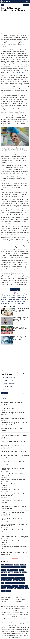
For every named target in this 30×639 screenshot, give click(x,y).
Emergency (8, 583)
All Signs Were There (7, 408)
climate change (11, 588)
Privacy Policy (4, 599)
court (27, 588)
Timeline (3, 398)
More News (15, 558)
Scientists (16, 585)
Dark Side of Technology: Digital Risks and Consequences (21, 310)
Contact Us (18, 599)
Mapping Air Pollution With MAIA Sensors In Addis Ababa (15, 474)
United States (5, 296)
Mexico (18, 294)
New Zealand (22, 583)
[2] (6, 626)
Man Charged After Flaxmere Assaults (13, 418)
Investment (4, 577)
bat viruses (24, 303)
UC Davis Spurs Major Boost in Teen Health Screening (15, 456)
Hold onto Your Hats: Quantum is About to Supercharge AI (20, 337)
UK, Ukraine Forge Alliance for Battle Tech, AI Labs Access (14, 553)
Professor (4, 569)
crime (3, 583)
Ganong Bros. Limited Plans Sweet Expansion (12, 429)
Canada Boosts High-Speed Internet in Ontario (13, 413)
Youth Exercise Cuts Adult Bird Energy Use (14, 537)
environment (15, 569)
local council (4, 575)
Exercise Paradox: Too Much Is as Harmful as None (20, 328)
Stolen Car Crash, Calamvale (10, 490)
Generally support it (9, 380)
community (23, 564)
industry (22, 577)
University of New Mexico (15, 299)
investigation (4, 580)
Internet (3, 591)
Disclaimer (3, 601)
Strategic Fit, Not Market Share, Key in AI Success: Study (14, 513)
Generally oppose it (9, 383)
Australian (8, 567)
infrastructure (21, 575)
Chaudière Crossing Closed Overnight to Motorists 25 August (13, 494)
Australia (3, 564)
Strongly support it (9, 377)
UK (20, 572)
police (3, 567)
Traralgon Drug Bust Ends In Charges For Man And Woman (14, 525)
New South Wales (12, 575)
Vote (4, 393)
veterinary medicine (7, 303)
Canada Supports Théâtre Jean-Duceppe (13, 451)
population (20, 296)
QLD (11, 585)
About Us (24, 599)
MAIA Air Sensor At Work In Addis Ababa (13, 480)
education (10, 577)
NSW (19, 567)
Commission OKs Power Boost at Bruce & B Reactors (14, 547)
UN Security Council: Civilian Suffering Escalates (13, 403)
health (6, 294)
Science (2, 5)
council (16, 572)
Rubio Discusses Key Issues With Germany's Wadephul (14, 436)
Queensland (4, 572)
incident (8, 591)
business (11, 572)
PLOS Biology (21, 72)
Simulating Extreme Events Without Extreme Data (12, 469)
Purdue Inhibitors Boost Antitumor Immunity (12, 501)
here (2, 286)
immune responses (19, 301)
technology (16, 577)
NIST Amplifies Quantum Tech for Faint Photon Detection (13, 446)
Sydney (26, 585)
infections (17, 303)
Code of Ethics (19, 597)
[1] (5, 626)
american (13, 296)
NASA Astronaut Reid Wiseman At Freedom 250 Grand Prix (14, 484)
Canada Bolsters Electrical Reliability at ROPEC (13, 530)
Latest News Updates (6, 597)
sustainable (14, 583)
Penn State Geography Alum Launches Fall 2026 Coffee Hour (14, 423)
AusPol (10, 580)
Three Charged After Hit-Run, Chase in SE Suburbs (14, 519)
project (22, 580)
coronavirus (9, 301)
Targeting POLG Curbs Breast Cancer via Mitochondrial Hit (13, 507)
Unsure (5, 390)
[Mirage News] (5, 1)
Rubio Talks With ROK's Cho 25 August (13, 441)
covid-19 (24, 572)
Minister (21, 569)
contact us (25, 635)
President (4, 588)
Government (10, 564)
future (21, 585)
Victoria (23, 567)
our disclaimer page (16, 637)
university (12, 294)
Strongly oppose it (8, 387)
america (17, 588)
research (14, 567)
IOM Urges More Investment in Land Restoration (12, 462)
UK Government (5, 585)
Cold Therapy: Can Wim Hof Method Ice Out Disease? (20, 319)
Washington (25, 294)
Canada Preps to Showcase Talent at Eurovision (12, 541)
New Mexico (11, 297)
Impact (22, 588)
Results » (23, 393)
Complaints (19, 601)
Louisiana (3, 297)
